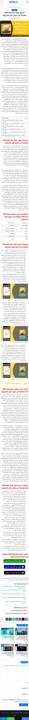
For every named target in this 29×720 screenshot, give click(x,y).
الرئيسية (17, 7)
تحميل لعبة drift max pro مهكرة (18, 610)
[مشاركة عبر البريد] (10, 619)
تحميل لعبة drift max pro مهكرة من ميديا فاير (15, 613)
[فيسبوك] (26, 619)
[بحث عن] (1, 2)
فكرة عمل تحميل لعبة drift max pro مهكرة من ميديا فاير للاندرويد (14, 130)
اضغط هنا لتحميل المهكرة (13, 573)
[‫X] (23, 619)
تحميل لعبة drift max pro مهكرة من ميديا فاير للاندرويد (14, 135)
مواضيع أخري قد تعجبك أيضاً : (11, 136)
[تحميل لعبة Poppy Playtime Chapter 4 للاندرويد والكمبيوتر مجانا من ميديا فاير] (21, 647)
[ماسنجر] (16, 619)
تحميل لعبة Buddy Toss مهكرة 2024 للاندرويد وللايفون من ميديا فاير (8, 637)
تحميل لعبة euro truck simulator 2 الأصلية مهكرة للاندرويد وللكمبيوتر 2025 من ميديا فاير (22, 638)
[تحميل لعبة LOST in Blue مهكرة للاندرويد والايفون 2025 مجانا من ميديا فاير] (7, 647)
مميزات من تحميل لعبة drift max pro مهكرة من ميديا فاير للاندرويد (14, 133)
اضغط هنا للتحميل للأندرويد (13, 561)
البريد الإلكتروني (24, 688)
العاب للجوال (12, 7)
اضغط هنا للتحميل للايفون (13, 567)
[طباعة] (7, 619)
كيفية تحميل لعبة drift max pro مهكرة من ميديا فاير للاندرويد (13, 127)
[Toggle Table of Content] (25, 118)
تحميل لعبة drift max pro (20, 607)
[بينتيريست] (20, 619)
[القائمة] (27, 2)
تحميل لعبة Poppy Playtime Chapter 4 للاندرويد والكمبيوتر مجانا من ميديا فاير (22, 654)
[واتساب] (13, 619)
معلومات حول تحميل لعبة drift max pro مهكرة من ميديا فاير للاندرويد (14, 124)
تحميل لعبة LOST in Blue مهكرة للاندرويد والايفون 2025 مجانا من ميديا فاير (8, 654)
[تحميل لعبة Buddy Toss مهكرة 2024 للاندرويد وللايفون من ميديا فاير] (7, 631)
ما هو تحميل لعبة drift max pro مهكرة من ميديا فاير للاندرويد (13, 121)
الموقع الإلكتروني (25, 693)
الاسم (26, 682)
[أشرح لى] (14, 2)
